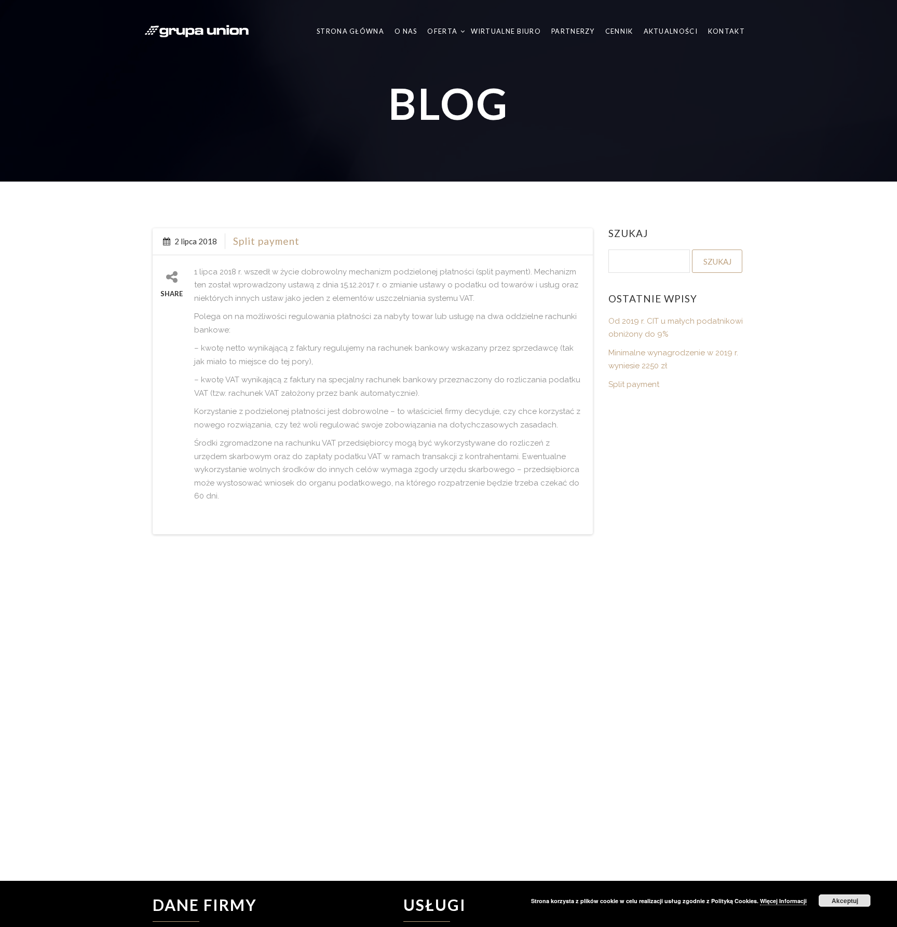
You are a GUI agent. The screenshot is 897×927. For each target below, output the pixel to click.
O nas (406, 31)
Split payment (266, 241)
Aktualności (671, 31)
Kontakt (726, 31)
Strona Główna (350, 31)
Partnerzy (573, 31)
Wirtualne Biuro (506, 31)
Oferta (443, 31)
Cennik (619, 31)
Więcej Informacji (783, 901)
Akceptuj (845, 900)
